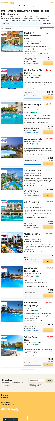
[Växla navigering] (52, 2)
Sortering (37, 28)
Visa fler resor (27, 370)
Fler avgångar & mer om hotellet (32, 63)
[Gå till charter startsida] (7, 2)
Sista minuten (28, 5)
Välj (48, 62)
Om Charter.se (4, 397)
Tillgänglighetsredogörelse (7, 404)
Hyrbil (34, 5)
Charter (21, 5)
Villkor (2, 398)
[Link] (28, 417)
